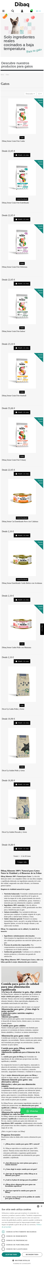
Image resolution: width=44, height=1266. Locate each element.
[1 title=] (19, 209)
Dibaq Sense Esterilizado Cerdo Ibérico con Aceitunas (22, 583)
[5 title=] (25, 209)
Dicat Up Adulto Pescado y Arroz (14, 832)
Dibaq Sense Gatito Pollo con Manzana (16, 647)
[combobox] (38, 1206)
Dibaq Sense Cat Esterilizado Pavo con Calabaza (20, 521)
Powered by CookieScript (22, 1263)
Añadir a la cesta (23, 155)
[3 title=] (22, 209)
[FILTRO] (42, 633)
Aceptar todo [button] (11, 1255)
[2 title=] (21, 209)
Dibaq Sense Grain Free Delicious (14, 267)
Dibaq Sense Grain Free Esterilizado (15, 203)
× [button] (41, 1206)
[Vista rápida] (22, 133)
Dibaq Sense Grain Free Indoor (13, 331)
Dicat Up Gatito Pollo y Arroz (13, 709)
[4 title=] (23, 209)
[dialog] (22, 1234)
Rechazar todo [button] (32, 1255)
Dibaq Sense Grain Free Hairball (14, 396)
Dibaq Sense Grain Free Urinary (14, 460)
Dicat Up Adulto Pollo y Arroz (13, 771)
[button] (22, 1260)
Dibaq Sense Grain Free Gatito (13, 141)
